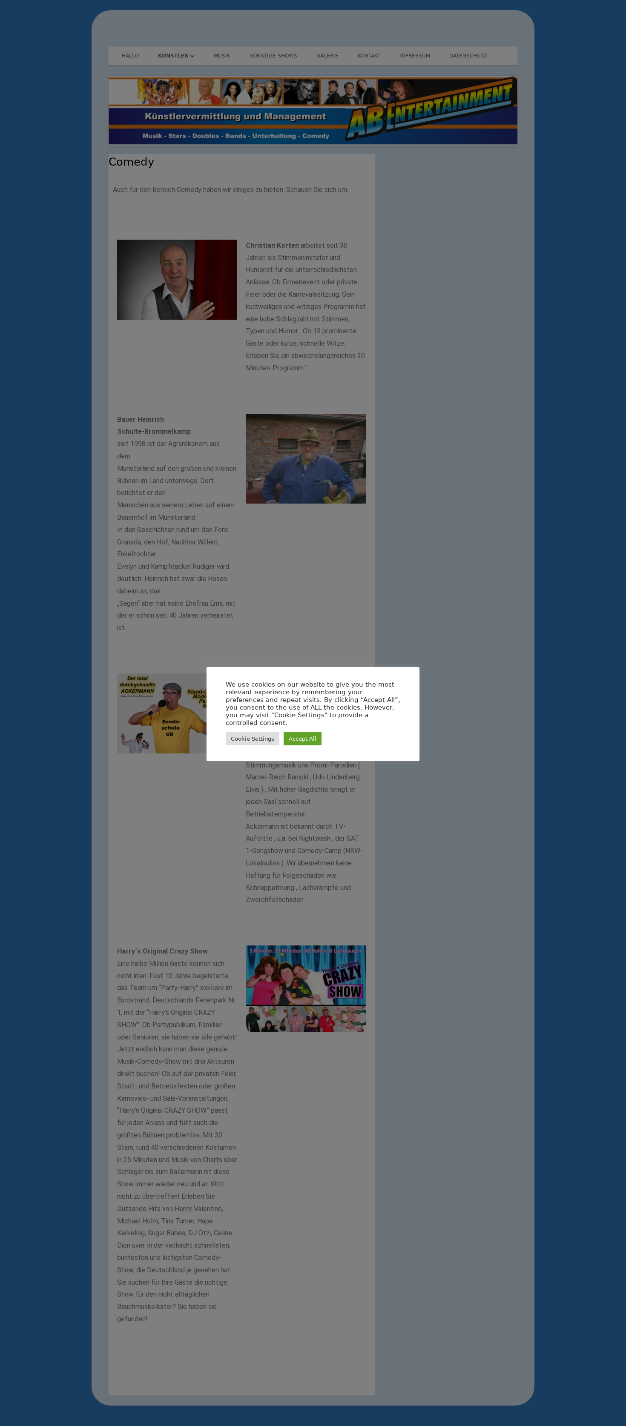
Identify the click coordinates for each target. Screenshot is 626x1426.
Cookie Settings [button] (252, 739)
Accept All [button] (302, 739)
